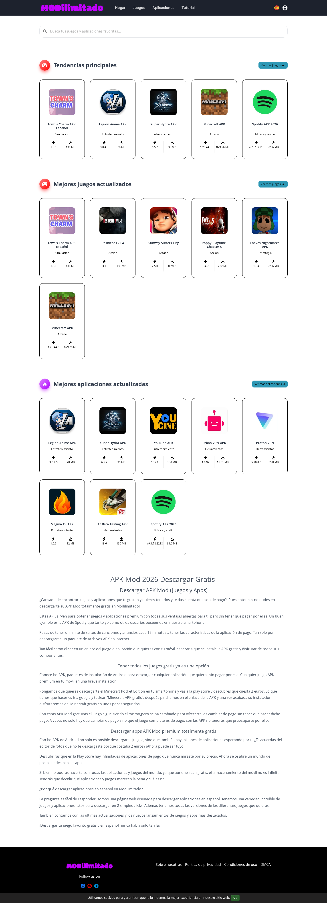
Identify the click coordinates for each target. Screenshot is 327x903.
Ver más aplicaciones (268, 384)
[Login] (285, 7)
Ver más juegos (271, 65)
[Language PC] (277, 7)
